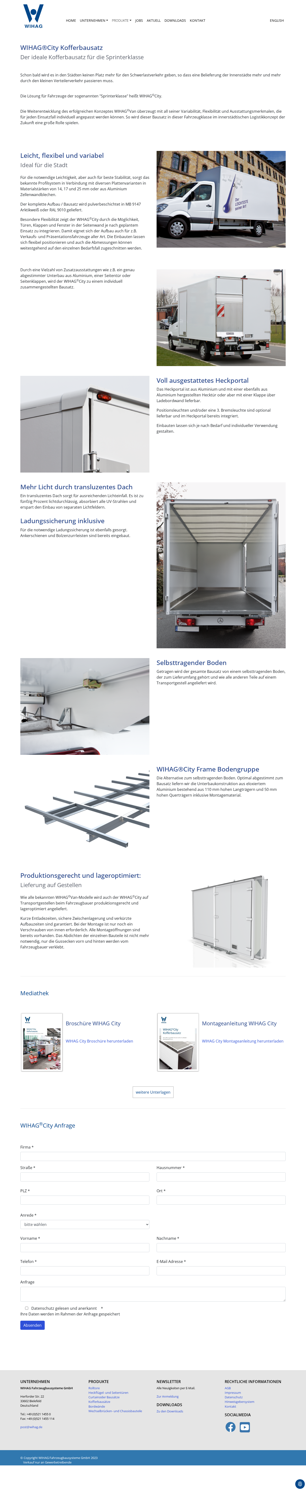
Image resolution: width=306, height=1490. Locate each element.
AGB (228, 1388)
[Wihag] (40, 18)
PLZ (25, 1190)
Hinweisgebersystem (239, 1402)
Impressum (233, 1392)
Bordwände (96, 1406)
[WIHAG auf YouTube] (245, 1429)
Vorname (30, 1238)
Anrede (28, 1215)
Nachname (168, 1238)
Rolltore (94, 1388)
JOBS (139, 20)
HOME (71, 20)
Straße (27, 1167)
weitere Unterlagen (153, 1092)
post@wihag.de (31, 1427)
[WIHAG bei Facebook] (231, 1429)
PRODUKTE (120, 20)
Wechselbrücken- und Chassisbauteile (115, 1411)
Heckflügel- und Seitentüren (108, 1392)
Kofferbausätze (99, 1402)
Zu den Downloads (170, 1411)
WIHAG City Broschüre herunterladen (99, 1041)
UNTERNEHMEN (92, 20)
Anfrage (27, 1282)
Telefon (28, 1261)
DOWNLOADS (175, 20)
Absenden (32, 1325)
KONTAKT (197, 20)
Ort (161, 1190)
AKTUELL (154, 20)
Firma (27, 1147)
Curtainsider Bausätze (104, 1397)
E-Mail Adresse (171, 1261)
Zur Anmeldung (168, 1396)
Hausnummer (171, 1167)
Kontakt (230, 1406)
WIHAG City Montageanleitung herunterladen (243, 1041)
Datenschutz (234, 1397)
